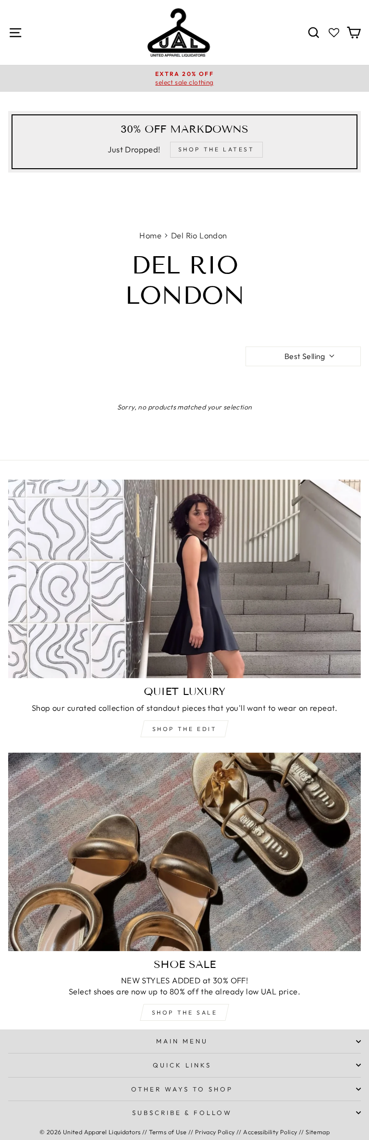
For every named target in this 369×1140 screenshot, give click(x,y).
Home (150, 235)
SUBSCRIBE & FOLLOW (182, 1112)
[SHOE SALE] (184, 852)
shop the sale (185, 1012)
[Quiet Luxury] (184, 579)
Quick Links (182, 1065)
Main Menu (182, 1041)
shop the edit (184, 728)
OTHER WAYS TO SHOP (182, 1089)
